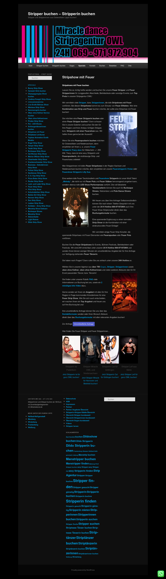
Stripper (81, 475)
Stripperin (80, 492)
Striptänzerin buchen (75, 548)
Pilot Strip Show (34, 189)
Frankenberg (33, 424)
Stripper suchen (88, 524)
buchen (79, 436)
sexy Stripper (82, 467)
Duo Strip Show (34, 200)
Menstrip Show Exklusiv (37, 208)
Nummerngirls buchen (37, 110)
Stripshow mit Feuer (36, 132)
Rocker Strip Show (35, 181)
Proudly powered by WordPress (83, 570)
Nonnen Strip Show (36, 197)
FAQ (122, 65)
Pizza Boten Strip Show (37, 178)
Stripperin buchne (83, 496)
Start (30, 65)
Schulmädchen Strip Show (39, 192)
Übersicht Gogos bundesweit (77, 420)
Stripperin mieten (79, 510)
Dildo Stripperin (84, 441)
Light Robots (33, 219)
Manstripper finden (77, 463)
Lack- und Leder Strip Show (39, 184)
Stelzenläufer (33, 216)
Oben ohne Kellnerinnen (38, 118)
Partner (69, 407)
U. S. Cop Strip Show (36, 175)
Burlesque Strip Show (37, 151)
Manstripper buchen (81, 459)
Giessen (85, 451)
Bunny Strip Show (35, 88)
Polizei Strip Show (35, 170)
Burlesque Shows (35, 211)
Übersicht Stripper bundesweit (78, 415)
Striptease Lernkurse (36, 134)
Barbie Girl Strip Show (37, 195)
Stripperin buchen (58, 65)
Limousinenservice (35, 102)
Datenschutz (71, 398)
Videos (69, 423)
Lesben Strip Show (35, 203)
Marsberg (32, 419)
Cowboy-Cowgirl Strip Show (39, 99)
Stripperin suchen (87, 519)
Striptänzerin (87, 543)
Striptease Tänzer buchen (79, 527)
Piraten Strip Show (35, 121)
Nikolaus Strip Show (36, 107)
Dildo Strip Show (35, 222)
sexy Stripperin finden (81, 470)
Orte (129, 65)
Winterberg (32, 422)
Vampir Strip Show (35, 145)
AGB (68, 401)
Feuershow (104, 178)
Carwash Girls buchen (37, 91)
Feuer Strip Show (35, 186)
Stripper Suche (72, 524)
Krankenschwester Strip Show (40, 162)
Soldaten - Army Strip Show (39, 206)
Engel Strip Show (35, 143)
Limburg (75, 455)
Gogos (72, 65)
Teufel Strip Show (35, 148)
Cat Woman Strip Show (37, 154)
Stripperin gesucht (73, 506)
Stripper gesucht (81, 487)
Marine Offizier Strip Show (38, 156)
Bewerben (113, 65)
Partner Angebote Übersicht (77, 409)
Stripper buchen (42, 65)
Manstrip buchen (87, 454)
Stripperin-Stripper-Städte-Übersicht (80, 412)
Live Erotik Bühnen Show (38, 104)
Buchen (102, 65)
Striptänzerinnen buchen (88, 553)
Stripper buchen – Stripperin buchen (61, 13)
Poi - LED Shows (35, 123)
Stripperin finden (81, 501)
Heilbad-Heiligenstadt (36, 416)
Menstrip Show (34, 214)
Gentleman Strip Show (37, 173)
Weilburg (31, 427)
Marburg (92, 464)
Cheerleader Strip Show (37, 159)
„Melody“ (66, 181)
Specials (81, 65)
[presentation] (59, 362)
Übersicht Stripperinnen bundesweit (80, 418)
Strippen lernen (72, 426)
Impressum (70, 404)
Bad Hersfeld (70, 437)
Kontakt (92, 65)
